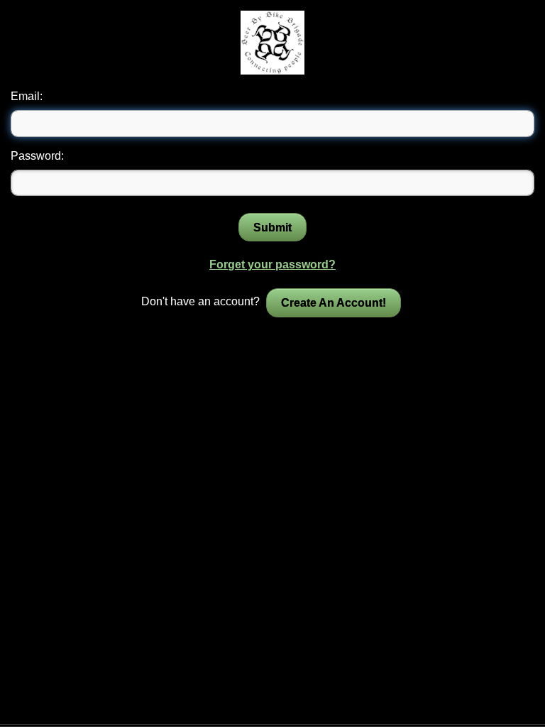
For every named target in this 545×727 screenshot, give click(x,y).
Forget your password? (272, 264)
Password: (37, 156)
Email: (27, 96)
